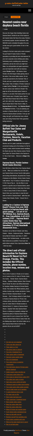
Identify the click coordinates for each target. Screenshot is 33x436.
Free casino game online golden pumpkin (17, 387)
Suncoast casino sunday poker (14, 357)
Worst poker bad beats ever (14, 397)
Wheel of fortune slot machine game (16, 409)
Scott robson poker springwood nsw (16, 412)
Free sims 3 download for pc (14, 352)
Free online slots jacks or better (15, 379)
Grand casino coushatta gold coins (15, 419)
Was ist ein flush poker (12, 424)
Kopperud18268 (15, 17)
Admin (6, 29)
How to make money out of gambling (16, 389)
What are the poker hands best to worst (17, 422)
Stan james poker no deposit (14, 349)
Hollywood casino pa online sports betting (17, 384)
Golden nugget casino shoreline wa (15, 372)
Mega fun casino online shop (14, 404)
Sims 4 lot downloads (12, 359)
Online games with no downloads (15, 354)
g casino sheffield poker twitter (16, 3)
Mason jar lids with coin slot (13, 414)
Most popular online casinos (13, 402)
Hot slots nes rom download (14, 342)
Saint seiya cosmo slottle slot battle (16, 382)
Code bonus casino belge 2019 (14, 374)
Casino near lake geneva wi (13, 344)
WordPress (18, 430)
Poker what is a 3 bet (12, 347)
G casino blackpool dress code (14, 392)
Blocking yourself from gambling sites (16, 417)
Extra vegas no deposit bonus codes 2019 (17, 377)
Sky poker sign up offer (12, 394)
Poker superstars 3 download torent (16, 399)
